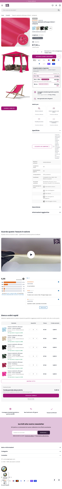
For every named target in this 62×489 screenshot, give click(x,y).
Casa (2, 15)
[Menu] (8, 473)
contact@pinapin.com (9, 459)
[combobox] (31, 10)
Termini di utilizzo (29, 436)
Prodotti (8, 15)
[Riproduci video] (31, 255)
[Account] (56, 5)
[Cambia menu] (2, 5)
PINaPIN (7, 485)
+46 (50, 28)
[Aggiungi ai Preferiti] (59, 56)
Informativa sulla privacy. (42, 436)
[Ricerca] (59, 10)
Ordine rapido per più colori (39, 31)
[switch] (5, 483)
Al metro (39, 38)
